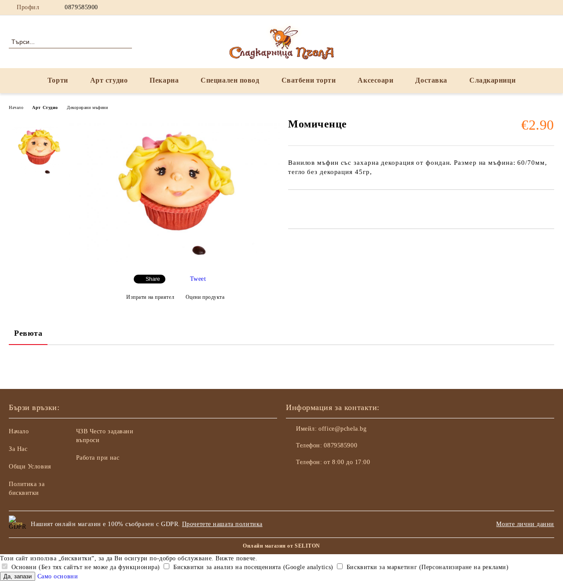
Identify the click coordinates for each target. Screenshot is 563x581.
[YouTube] (536, 7)
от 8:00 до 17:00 (347, 462)
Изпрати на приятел (150, 297)
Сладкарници (492, 80)
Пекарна (164, 80)
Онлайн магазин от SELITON (281, 546)
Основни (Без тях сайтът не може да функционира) (84, 567)
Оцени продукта (205, 297)
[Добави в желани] (305, 205)
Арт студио (109, 80)
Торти (58, 80)
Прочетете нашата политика (222, 524)
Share (153, 279)
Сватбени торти (309, 80)
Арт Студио (45, 107)
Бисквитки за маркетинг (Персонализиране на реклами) (426, 567)
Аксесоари (375, 80)
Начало (16, 107)
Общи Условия (30, 466)
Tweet (198, 279)
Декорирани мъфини (87, 107)
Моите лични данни (525, 524)
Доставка (431, 80)
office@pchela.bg (342, 428)
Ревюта (28, 333)
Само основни (57, 576)
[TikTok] (549, 7)
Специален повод (230, 80)
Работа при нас (98, 457)
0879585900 (81, 7)
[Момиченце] (175, 260)
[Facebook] (510, 7)
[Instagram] (523, 7)
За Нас (18, 449)
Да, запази (18, 576)
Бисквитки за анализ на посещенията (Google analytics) (252, 567)
